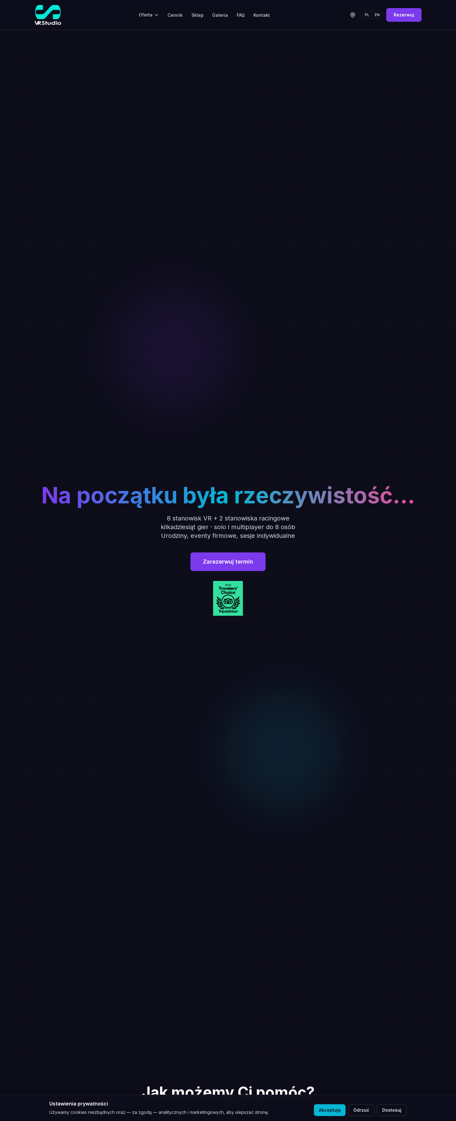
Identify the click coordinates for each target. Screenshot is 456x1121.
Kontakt (261, 15)
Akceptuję (330, 1110)
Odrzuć (361, 1110)
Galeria (220, 15)
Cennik (175, 15)
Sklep (197, 15)
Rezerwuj (404, 14)
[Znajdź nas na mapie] (352, 14)
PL (367, 14)
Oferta (146, 14)
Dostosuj (391, 1110)
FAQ (241, 15)
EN (377, 14)
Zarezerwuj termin (228, 561)
